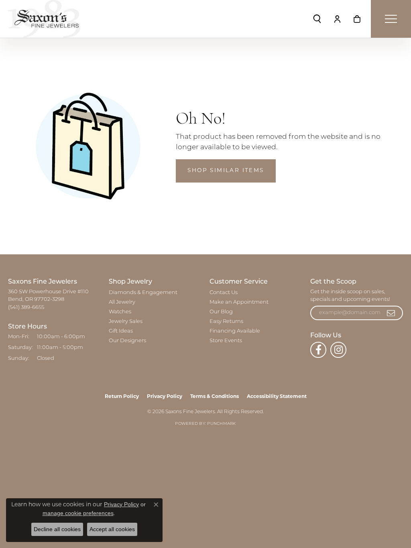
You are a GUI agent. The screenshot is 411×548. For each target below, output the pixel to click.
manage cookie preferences (78, 513)
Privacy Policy (164, 396)
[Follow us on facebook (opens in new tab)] (318, 350)
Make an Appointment (239, 302)
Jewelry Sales (125, 321)
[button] (317, 18)
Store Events (226, 340)
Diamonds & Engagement (143, 292)
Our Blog (221, 312)
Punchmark (221, 424)
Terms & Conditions (214, 396)
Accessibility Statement (277, 396)
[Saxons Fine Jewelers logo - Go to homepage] (44, 19)
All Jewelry (122, 302)
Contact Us (224, 292)
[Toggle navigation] (391, 19)
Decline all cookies (57, 529)
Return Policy (122, 396)
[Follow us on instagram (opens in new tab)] (338, 350)
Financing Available (235, 331)
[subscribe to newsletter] (391, 312)
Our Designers (127, 340)
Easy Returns (226, 321)
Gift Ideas (121, 331)
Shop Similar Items (225, 170)
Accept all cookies (112, 529)
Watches (120, 312)
